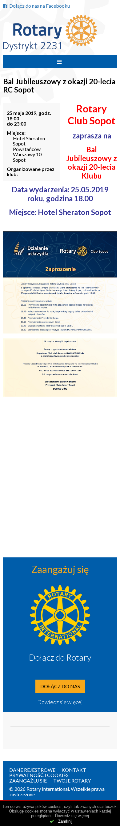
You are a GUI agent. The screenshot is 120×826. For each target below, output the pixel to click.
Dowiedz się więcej (60, 702)
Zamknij (65, 821)
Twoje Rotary (72, 780)
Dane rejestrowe (32, 770)
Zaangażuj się (28, 780)
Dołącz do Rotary (60, 657)
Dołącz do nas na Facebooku (39, 6)
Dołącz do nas (60, 686)
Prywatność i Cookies (39, 775)
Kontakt (74, 770)
